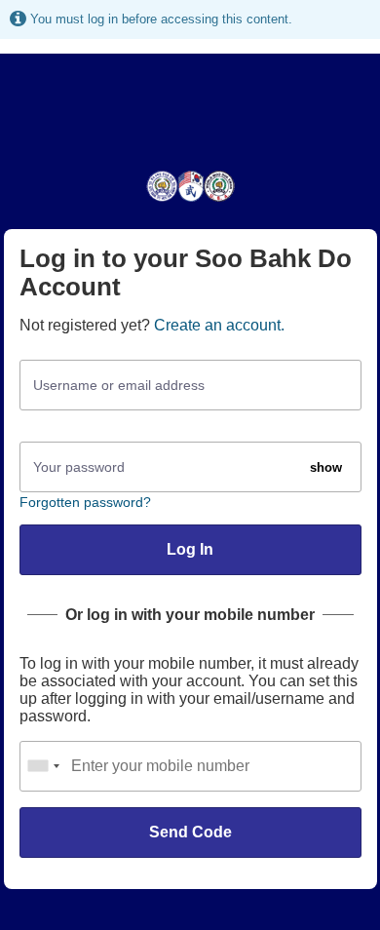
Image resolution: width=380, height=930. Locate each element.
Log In (190, 549)
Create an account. (219, 325)
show (326, 467)
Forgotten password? (85, 502)
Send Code (190, 832)
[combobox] (42, 766)
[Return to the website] (190, 200)
